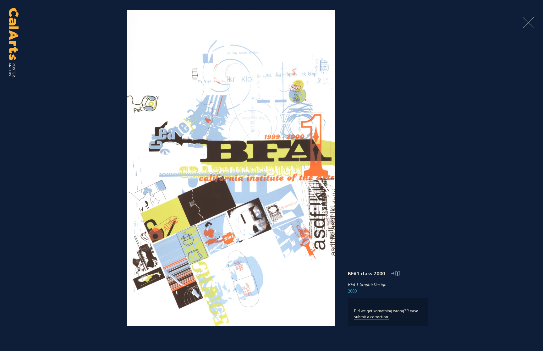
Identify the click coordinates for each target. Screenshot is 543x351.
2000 (352, 291)
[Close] (528, 27)
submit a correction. (371, 317)
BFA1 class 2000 (366, 273)
